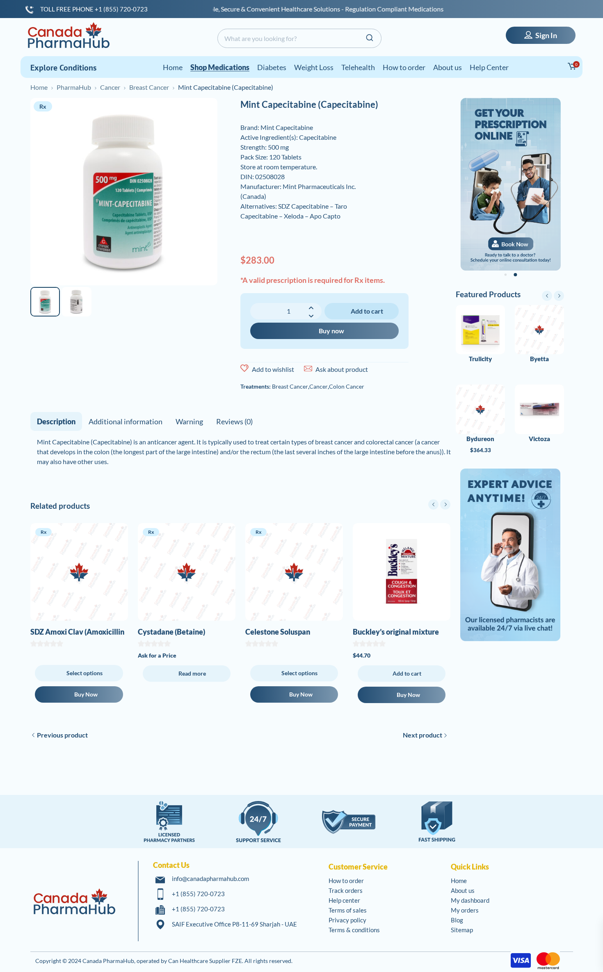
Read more (192, 673)
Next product (422, 735)
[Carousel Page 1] (506, 274)
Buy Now (86, 694)
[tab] (56, 421)
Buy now (331, 331)
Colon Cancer (346, 386)
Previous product (62, 735)
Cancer (110, 87)
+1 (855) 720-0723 (198, 893)
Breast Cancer (149, 87)
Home (39, 87)
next (445, 504)
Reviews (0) (234, 421)
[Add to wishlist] (244, 368)
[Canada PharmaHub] (68, 35)
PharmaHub (74, 87)
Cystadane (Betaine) (171, 631)
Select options (84, 672)
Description (56, 421)
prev (433, 504)
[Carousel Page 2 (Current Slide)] (515, 274)
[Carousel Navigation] (439, 504)
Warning (189, 421)
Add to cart (367, 311)
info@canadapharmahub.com (210, 878)
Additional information (125, 421)
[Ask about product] (308, 368)
